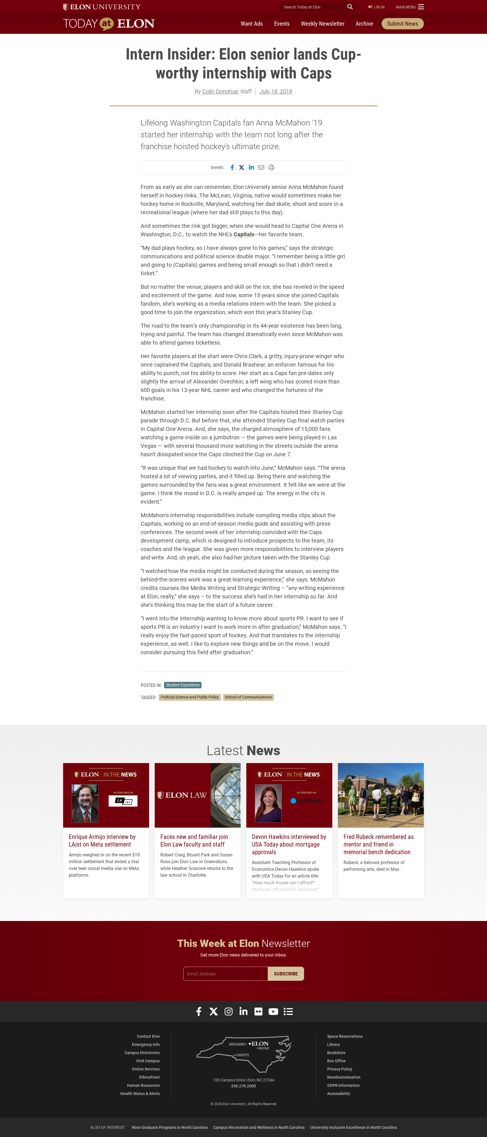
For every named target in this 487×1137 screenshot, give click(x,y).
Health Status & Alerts (140, 1093)
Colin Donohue (220, 91)
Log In (379, 7)
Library (333, 1044)
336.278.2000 (243, 1085)
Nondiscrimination (343, 1077)
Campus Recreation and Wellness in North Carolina (259, 1127)
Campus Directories (142, 1052)
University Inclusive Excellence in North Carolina (353, 1127)
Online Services (146, 1069)
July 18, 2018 (276, 91)
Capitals (244, 234)
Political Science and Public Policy (190, 697)
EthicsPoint (149, 1077)
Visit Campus (148, 1060)
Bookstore (336, 1052)
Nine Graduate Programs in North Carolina (170, 1127)
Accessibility (338, 1093)
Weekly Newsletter (322, 23)
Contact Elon (148, 1036)
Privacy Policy (339, 1069)
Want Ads (252, 23)
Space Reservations (345, 1036)
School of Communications (248, 697)
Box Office (336, 1060)
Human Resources (143, 1085)
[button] (410, 6)
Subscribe (286, 974)
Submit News (402, 23)
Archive (364, 23)
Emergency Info (146, 1044)
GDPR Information (343, 1085)
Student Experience (183, 685)
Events (282, 23)
